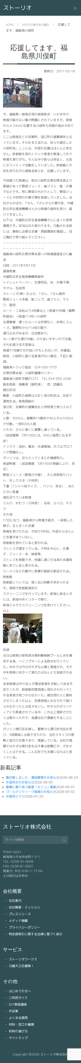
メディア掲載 (18, 921)
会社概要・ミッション (24, 907)
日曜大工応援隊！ (21, 966)
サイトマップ (18, 1038)
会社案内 (15, 900)
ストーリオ (17, 8)
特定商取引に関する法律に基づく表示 (35, 934)
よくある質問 (18, 1018)
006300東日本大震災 (35, 25)
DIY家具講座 (18, 1004)
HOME (10, 25)
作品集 (13, 1011)
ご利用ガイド (18, 998)
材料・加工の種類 (21, 1024)
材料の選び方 (18, 1031)
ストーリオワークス (23, 959)
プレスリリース (20, 914)
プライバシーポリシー (24, 927)
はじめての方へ (20, 991)
